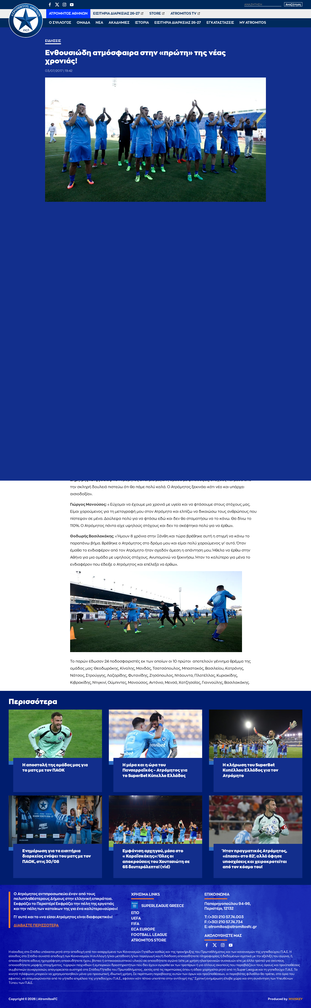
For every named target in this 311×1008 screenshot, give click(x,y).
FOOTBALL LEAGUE (149, 935)
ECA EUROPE (143, 929)
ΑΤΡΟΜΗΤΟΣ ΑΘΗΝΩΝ (68, 13)
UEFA (136, 918)
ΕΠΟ (135, 913)
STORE (155, 13)
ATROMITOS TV (183, 13)
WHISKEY (295, 999)
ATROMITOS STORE (148, 940)
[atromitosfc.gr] (26, 37)
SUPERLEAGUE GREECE (162, 906)
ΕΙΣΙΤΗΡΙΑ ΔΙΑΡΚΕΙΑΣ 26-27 (116, 13)
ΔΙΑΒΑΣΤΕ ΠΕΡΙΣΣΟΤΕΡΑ (36, 925)
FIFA (135, 924)
